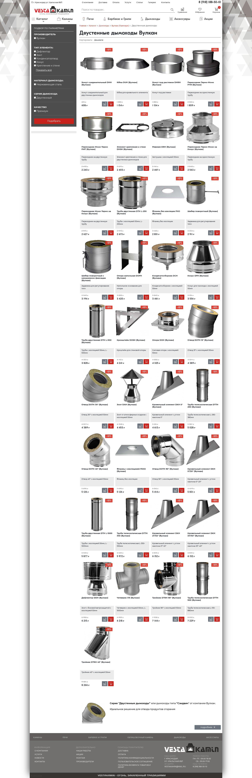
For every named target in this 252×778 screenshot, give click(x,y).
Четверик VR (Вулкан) (128, 598)
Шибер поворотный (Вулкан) (203, 211)
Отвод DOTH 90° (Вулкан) (165, 469)
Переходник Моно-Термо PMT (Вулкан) (95, 148)
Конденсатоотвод (47, 58)
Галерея (152, 2)
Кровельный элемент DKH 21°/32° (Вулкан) (166, 534)
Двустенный (44, 97)
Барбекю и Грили (97, 737)
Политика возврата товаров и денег (134, 766)
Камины (37, 737)
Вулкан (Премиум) (120, 26)
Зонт (39, 55)
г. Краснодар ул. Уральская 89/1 (47, 2)
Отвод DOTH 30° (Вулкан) (95, 404)
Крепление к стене (48, 65)
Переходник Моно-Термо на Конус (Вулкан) (96, 212)
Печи (65, 737)
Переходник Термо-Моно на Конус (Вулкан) (202, 148)
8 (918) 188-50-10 (210, 2)
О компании (87, 2)
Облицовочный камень (140, 737)
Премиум (42, 111)
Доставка (103, 2)
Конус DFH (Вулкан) (198, 275)
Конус (40, 62)
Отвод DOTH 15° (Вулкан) (200, 340)
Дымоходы (104, 26)
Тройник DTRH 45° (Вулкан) (96, 662)
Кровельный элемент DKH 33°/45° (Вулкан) (201, 534)
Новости (39, 758)
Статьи (139, 2)
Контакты (165, 2)
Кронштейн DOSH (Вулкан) (131, 340)
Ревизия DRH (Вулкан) (164, 147)
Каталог (92, 26)
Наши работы (83, 751)
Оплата (116, 2)
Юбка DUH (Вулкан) (127, 82)
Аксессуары (212, 737)
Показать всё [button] (44, 70)
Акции (79, 754)
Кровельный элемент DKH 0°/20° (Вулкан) (201, 470)
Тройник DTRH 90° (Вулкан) (166, 598)
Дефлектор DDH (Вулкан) (95, 598)
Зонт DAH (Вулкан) (127, 404)
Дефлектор (43, 51)
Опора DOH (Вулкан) (163, 340)
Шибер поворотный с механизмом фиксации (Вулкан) (94, 278)
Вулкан (40, 38)
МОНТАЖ (80, 758)
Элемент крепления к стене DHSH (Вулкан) (131, 148)
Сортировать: (85, 40)
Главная (82, 26)
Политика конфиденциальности (136, 758)
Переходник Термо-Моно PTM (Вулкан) (201, 83)
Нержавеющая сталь (49, 84)
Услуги (128, 2)
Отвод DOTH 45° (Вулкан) (95, 469)
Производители (85, 761)
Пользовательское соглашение (135, 761)
